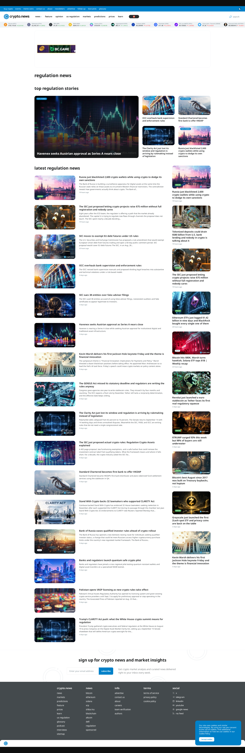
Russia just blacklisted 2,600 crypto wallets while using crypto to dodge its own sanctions (192, 152)
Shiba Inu (90, 709)
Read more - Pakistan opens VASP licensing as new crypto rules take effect (54, 600)
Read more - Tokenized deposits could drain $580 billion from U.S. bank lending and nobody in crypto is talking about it (191, 217)
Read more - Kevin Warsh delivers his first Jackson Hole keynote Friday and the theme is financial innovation (54, 364)
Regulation (91, 725)
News (37, 16)
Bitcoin (89, 693)
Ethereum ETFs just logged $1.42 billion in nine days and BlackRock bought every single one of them (191, 320)
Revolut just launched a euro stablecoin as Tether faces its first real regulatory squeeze (191, 400)
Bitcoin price (13, 25)
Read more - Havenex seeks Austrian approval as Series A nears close (54, 335)
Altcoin (89, 717)
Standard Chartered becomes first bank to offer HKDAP (192, 119)
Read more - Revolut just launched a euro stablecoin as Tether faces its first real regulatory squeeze (191, 382)
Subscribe (106, 671)
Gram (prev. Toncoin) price (209, 25)
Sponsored (91, 729)
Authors (118, 713)
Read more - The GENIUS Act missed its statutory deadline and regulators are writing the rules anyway (54, 394)
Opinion (59, 16)
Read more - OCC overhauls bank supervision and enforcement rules (54, 276)
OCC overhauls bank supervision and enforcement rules (158, 119)
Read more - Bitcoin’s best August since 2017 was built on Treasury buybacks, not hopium (191, 462)
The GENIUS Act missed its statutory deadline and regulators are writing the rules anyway (121, 385)
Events (18, 9)
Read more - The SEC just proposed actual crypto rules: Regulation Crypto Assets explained (54, 453)
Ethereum (90, 697)
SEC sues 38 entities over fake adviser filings (104, 294)
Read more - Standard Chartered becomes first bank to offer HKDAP (54, 482)
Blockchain (91, 713)
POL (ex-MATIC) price (184, 25)
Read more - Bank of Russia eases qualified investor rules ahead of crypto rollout (54, 541)
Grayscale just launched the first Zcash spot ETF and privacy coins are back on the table (190, 520)
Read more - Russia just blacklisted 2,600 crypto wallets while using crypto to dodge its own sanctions (54, 188)
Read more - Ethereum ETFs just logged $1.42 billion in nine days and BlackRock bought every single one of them (191, 303)
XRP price (57, 25)
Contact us (40, 9)
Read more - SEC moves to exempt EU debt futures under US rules (54, 247)
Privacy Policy (150, 697)
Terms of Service (151, 693)
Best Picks (92, 9)
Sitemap (61, 733)
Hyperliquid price (119, 25)
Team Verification (123, 709)
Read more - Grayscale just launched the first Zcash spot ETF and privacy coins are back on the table (191, 502)
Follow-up (81, 9)
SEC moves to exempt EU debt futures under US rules (108, 235)
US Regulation (72, 16)
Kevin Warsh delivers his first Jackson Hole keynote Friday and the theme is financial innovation (121, 355)
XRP (87, 705)
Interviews (62, 729)
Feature (48, 16)
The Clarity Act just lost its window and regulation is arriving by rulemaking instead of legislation (157, 152)
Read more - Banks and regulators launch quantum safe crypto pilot (54, 571)
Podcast (61, 725)
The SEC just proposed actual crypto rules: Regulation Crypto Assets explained (117, 444)
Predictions (99, 16)
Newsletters (60, 9)
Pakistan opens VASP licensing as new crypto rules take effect (113, 589)
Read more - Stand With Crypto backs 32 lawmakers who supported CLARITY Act (54, 512)
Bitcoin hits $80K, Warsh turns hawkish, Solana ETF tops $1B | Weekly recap (189, 360)
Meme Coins (28, 9)
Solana (89, 701)
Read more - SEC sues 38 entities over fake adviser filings (54, 305)
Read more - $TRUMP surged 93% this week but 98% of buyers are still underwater (191, 422)
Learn (120, 16)
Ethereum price (36, 25)
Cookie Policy (150, 701)
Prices (112, 16)
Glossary (102, 9)
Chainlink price (162, 25)
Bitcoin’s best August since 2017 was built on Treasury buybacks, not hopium (190, 480)
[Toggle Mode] (239, 8)
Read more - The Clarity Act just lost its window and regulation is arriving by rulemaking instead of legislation (54, 423)
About (49, 9)
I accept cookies (206, 739)
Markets (87, 16)
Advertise (71, 9)
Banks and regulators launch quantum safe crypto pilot (110, 560)
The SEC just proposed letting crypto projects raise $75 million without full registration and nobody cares (120, 208)
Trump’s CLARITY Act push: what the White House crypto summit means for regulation (121, 621)
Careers (118, 705)
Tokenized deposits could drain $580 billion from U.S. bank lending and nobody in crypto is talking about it (189, 236)
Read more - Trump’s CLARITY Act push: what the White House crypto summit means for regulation (54, 630)
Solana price (98, 25)
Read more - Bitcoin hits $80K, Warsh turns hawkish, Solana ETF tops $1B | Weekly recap (191, 343)
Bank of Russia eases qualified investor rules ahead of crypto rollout (117, 530)
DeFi (88, 721)
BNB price (77, 25)
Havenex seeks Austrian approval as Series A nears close (79, 153)
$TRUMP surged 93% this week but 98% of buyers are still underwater (189, 440)
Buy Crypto (8, 9)
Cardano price (141, 25)
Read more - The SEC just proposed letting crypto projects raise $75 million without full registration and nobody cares (54, 217)
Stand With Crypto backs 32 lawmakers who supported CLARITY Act (116, 501)
